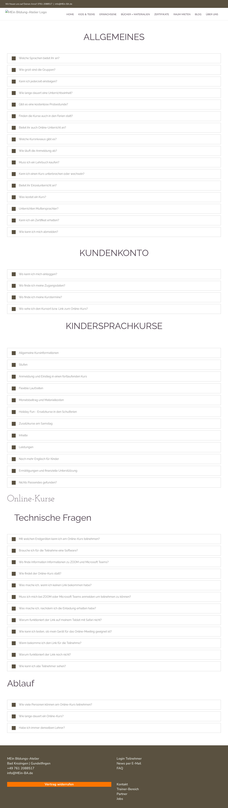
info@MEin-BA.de (63, 3)
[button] (114, 58)
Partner (122, 794)
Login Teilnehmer (129, 758)
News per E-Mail (129, 763)
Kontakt (122, 784)
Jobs (120, 799)
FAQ (120, 768)
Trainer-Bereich (128, 789)
